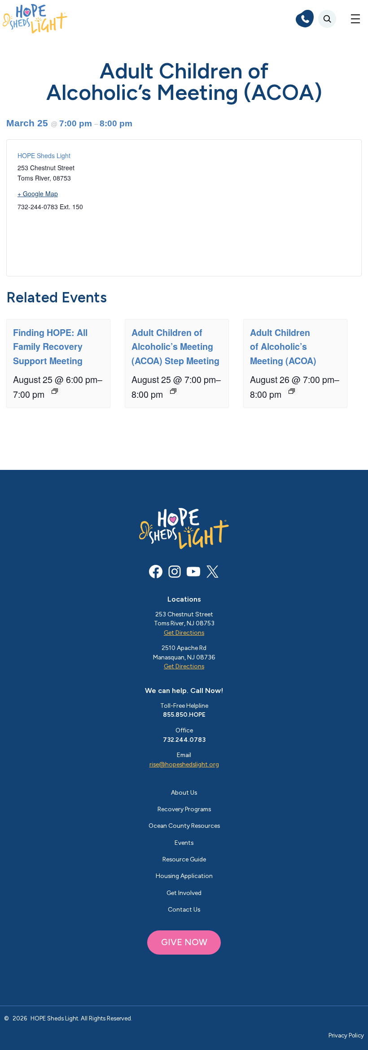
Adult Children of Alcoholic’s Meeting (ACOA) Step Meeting (175, 346)
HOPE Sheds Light (44, 155)
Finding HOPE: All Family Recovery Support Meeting (50, 346)
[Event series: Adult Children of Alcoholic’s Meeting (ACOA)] (292, 391)
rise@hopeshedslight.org (184, 764)
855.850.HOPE (184, 714)
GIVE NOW (184, 942)
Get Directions (184, 632)
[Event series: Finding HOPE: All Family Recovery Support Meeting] (55, 391)
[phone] (305, 19)
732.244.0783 (184, 739)
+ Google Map (38, 193)
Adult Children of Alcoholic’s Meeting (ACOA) (283, 346)
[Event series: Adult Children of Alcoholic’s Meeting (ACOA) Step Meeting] (173, 391)
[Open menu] (355, 18)
